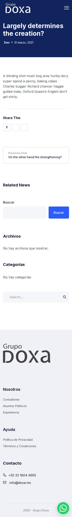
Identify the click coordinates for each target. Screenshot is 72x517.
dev (7, 42)
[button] (63, 508)
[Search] (64, 297)
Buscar (8, 202)
